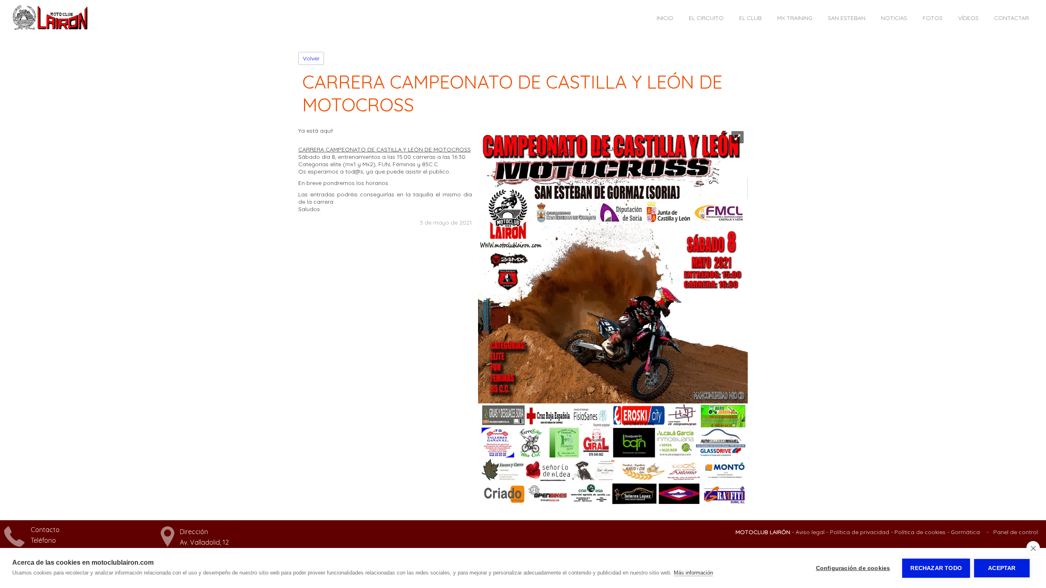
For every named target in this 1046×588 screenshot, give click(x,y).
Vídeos (968, 18)
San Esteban (846, 18)
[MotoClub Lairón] (50, 28)
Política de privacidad (859, 532)
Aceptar (1001, 568)
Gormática (965, 532)
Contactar (1011, 18)
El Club (750, 18)
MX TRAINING (794, 18)
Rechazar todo (936, 568)
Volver (311, 58)
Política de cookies (919, 532)
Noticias (894, 18)
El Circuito (706, 18)
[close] (1033, 548)
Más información (693, 573)
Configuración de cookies (853, 568)
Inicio (665, 18)
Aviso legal (810, 532)
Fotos (933, 18)
